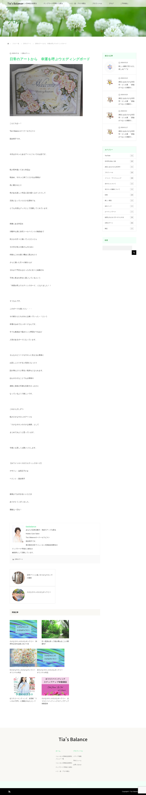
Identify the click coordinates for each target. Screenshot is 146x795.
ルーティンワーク (118, 212)
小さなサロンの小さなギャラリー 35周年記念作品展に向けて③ (23, 642)
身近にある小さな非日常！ (118, 167)
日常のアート (26, 53)
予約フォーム (77, 760)
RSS (9, 791)
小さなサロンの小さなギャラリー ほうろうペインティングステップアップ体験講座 (55, 700)
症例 (119, 195)
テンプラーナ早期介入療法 (53, 3)
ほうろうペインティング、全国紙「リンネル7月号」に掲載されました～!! (23, 699)
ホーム (58, 751)
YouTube (118, 155)
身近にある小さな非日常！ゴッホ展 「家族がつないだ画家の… (126, 84)
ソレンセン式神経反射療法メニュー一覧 (64, 758)
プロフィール (97, 3)
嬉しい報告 (118, 200)
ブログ (111, 3)
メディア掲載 (77, 756)
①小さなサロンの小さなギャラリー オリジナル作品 (23, 671)
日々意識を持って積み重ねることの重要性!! (55, 642)
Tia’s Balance (15, 3)
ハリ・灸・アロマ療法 (78, 3)
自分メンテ (118, 206)
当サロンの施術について (118, 189)
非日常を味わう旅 (119, 161)
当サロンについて (118, 183)
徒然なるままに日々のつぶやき (119, 217)
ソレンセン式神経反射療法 (27, 3)
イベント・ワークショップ (119, 178)
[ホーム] (8, 41)
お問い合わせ (77, 764)
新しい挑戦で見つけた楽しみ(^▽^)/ (126, 67)
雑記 (118, 228)
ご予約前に (124, 3)
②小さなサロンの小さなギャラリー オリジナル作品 (50, 671)
